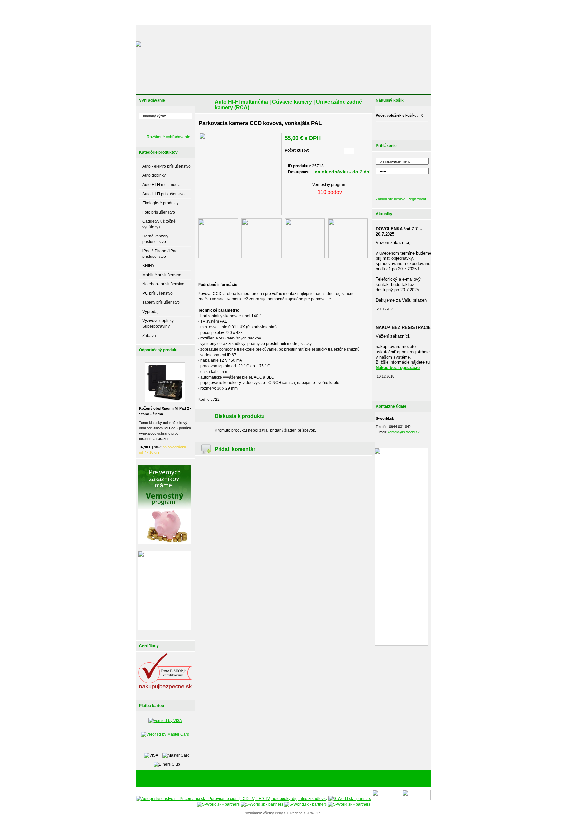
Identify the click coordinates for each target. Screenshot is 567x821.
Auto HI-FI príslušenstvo (163, 194)
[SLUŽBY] (234, 33)
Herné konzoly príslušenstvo (155, 239)
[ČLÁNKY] (173, 33)
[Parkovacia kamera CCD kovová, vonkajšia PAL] (240, 174)
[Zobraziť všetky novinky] (410, 390)
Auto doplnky (154, 175)
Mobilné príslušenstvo (161, 275)
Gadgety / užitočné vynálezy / (159, 224)
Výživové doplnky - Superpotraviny (159, 323)
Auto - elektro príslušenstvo (166, 166)
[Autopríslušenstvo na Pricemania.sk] (231, 798)
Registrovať (417, 199)
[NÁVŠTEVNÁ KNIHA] (381, 33)
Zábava (149, 335)
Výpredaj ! (151, 311)
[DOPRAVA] (298, 33)
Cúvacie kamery (292, 102)
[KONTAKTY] (415, 33)
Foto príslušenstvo (158, 212)
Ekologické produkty (160, 203)
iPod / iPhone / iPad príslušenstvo (160, 254)
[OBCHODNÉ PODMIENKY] (336, 33)
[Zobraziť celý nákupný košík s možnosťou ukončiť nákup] (410, 129)
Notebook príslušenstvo (163, 284)
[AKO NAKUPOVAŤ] (265, 33)
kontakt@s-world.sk (404, 432)
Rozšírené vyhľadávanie (168, 137)
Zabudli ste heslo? (390, 199)
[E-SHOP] (150, 33)
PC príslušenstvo (157, 293)
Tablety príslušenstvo (161, 302)
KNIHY (148, 265)
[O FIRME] (211, 33)
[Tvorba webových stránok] (324, 778)
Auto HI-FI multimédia (161, 184)
